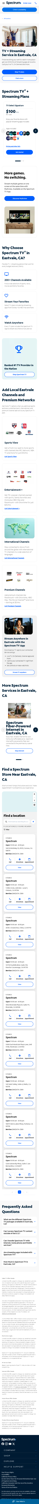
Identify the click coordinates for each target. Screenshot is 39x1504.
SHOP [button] (7, 1455)
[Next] (35, 130)
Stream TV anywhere (19, 672)
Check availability (19, 10)
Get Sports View (10, 456)
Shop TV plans (19, 72)
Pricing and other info (13, 146)
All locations (7, 18)
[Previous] (3, 130)
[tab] (20, 1450)
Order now (27, 3)
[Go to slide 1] (19, 759)
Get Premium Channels (12, 606)
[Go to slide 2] (22, 759)
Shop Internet (19, 751)
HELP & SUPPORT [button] (14, 1466)
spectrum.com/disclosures (9, 1313)
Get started (19, 152)
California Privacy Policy (9, 1477)
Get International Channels (14, 558)
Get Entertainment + (12, 508)
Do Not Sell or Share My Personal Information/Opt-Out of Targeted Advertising (19, 1480)
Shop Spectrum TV (19, 374)
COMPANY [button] (10, 1450)
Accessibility (5, 1474)
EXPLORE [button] (9, 1461)
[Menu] (3, 3)
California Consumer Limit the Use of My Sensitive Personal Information (17, 1484)
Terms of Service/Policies (9, 1487)
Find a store (19, 78)
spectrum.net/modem (21, 1387)
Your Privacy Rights (8, 1472)
